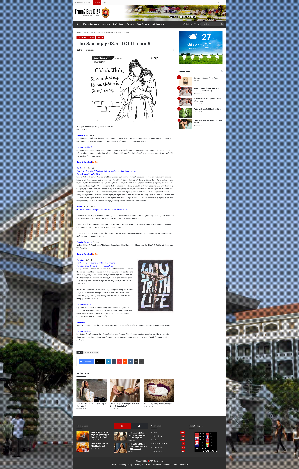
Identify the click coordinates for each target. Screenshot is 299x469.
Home (80, 32)
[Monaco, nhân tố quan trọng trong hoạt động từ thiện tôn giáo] (185, 91)
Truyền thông (118, 24)
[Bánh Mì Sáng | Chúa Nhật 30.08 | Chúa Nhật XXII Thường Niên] (120, 436)
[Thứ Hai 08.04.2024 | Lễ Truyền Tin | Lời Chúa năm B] (92, 390)
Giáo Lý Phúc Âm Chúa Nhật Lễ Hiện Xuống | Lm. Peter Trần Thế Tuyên (100, 434)
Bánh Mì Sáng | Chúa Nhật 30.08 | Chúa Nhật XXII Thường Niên (137, 435)
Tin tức (129, 24)
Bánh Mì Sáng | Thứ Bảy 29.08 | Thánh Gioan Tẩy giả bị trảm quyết (137, 446)
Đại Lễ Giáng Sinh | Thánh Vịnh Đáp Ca (158, 404)
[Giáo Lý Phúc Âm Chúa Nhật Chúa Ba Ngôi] (83, 447)
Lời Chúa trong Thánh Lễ (99, 32)
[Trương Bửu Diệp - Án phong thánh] (92, 12)
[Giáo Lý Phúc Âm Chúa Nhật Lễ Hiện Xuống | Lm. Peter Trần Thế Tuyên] (83, 436)
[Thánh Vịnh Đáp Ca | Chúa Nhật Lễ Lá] (185, 113)
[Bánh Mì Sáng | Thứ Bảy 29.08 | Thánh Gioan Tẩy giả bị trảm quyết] (120, 448)
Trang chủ (114, 465)
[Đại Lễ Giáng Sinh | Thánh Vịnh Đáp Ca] (159, 390)
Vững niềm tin (142, 24)
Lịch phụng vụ (157, 24)
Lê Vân (80, 50)
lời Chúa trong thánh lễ (91, 352)
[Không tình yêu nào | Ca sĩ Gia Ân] (185, 81)
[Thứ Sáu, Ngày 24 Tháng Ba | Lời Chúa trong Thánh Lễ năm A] (125, 390)
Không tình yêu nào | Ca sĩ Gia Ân (206, 78)
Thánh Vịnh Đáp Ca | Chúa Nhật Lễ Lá (207, 109)
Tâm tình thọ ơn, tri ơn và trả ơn (113, 2)
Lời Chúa (105, 24)
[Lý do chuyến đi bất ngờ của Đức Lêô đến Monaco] (185, 102)
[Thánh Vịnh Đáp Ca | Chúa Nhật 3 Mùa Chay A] (185, 124)
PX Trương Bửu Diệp (89, 24)
